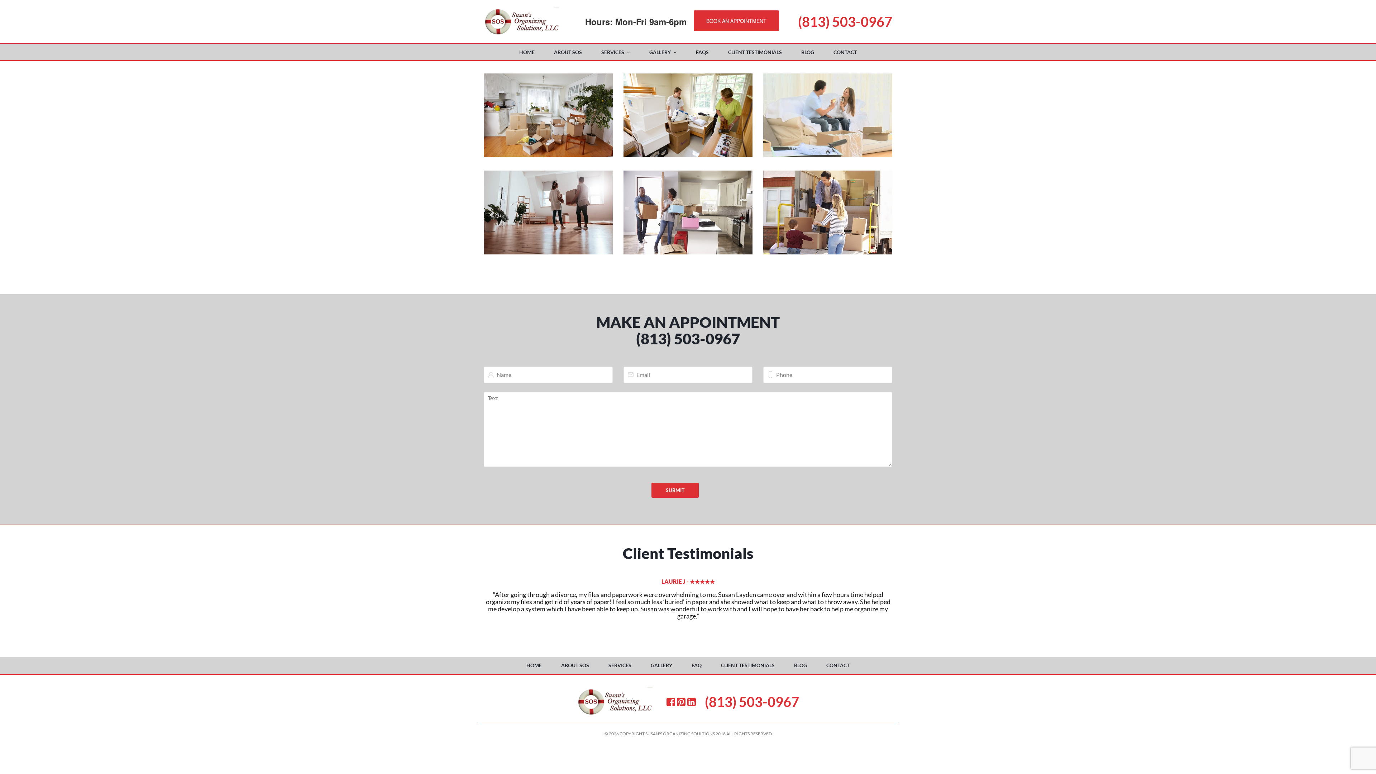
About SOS (568, 52)
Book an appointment (736, 20)
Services (612, 52)
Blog (807, 52)
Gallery (660, 52)
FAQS (702, 52)
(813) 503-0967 (845, 21)
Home (527, 52)
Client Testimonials (755, 52)
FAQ (697, 665)
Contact (845, 52)
